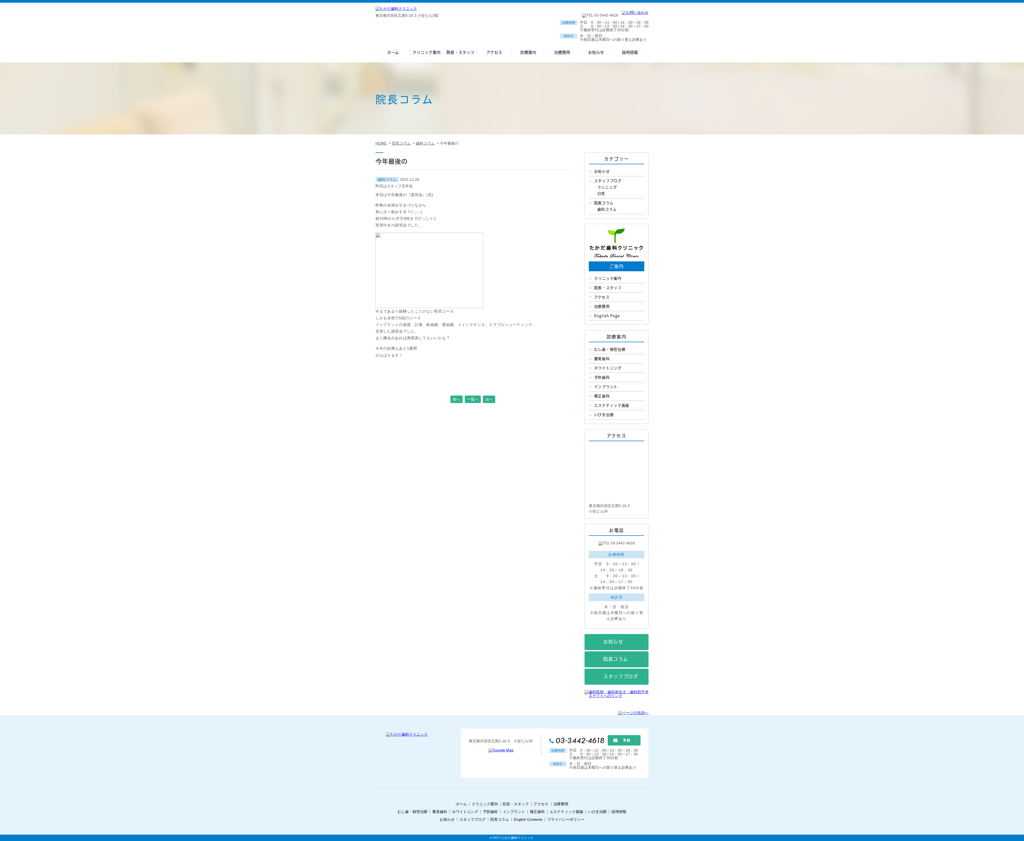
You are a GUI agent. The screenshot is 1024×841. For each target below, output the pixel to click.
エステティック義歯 (611, 405)
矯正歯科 (602, 396)
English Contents (528, 819)
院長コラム (604, 203)
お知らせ (602, 171)
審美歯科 (602, 358)
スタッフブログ (608, 180)
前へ (456, 399)
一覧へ (472, 399)
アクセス (602, 297)
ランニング (607, 187)
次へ (489, 399)
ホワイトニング (608, 368)
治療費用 (602, 306)
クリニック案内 (608, 278)
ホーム (461, 804)
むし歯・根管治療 (610, 349)
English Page (607, 315)
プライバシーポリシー (566, 819)
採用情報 (618, 812)
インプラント (606, 386)
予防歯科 (602, 377)
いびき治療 (604, 414)
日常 (601, 193)
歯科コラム (387, 179)
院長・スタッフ (608, 287)
